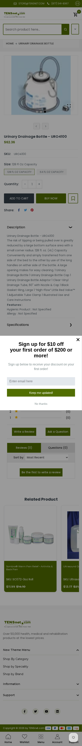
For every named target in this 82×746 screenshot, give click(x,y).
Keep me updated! (41, 392)
